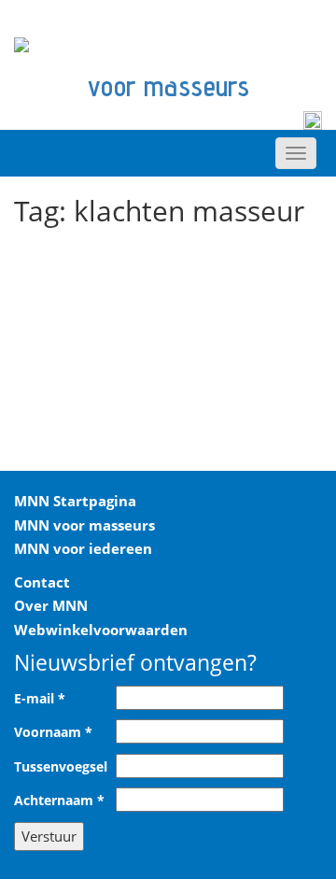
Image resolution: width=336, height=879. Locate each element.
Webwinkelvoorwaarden (101, 629)
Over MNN (51, 605)
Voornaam (53, 732)
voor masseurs (168, 86)
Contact (42, 582)
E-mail (39, 698)
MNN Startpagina (75, 500)
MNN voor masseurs (84, 525)
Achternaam (59, 800)
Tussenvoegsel (60, 766)
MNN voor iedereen (83, 548)
